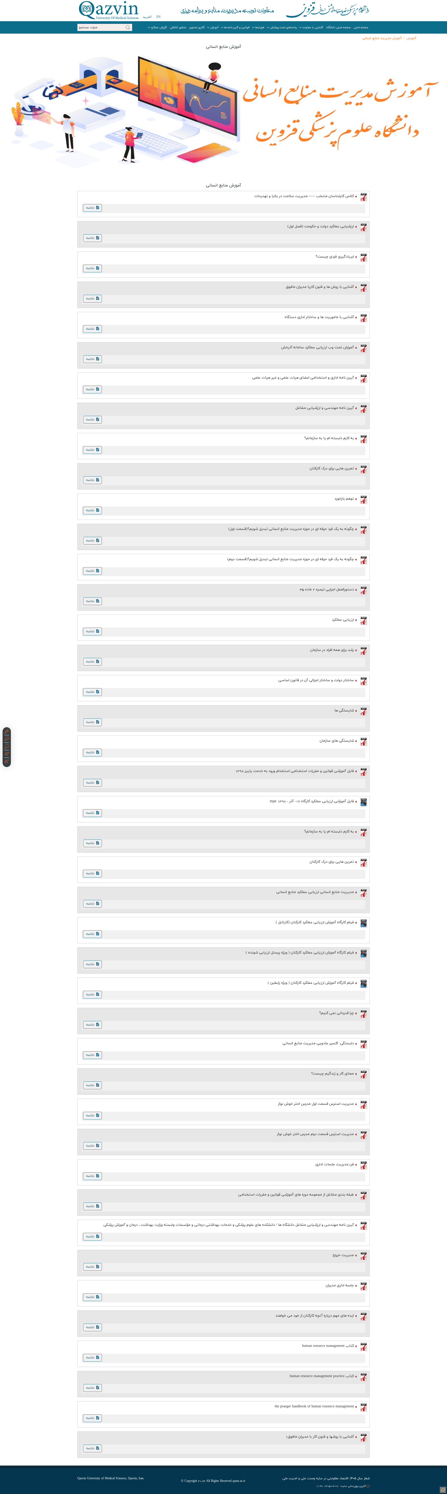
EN (159, 17)
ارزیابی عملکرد (343, 619)
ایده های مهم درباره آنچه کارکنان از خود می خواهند (314, 1315)
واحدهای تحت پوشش (283, 27)
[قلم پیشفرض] (6, 762)
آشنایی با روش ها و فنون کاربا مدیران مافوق (320, 286)
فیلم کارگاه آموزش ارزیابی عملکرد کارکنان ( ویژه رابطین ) (311, 982)
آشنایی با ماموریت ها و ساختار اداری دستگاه (319, 317)
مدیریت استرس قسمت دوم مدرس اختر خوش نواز (315, 1134)
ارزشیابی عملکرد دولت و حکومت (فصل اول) (320, 226)
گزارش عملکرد (159, 27)
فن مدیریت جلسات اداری (334, 1164)
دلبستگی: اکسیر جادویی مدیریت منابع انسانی (318, 1043)
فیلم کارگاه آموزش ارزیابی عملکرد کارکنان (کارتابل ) (315, 922)
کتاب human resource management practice (322, 1376)
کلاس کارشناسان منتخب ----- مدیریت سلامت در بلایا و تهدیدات (304, 196)
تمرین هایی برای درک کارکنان (332, 468)
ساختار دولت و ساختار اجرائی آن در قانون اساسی (316, 680)
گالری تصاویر (197, 27)
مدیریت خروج (343, 1255)
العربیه (147, 17)
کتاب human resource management (328, 1345)
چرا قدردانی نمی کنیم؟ (336, 1013)
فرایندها (259, 27)
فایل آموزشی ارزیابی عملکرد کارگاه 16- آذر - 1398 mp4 (312, 801)
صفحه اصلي (361, 27)
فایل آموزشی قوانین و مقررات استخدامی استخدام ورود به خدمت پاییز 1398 (294, 771)
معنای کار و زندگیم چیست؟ (332, 1073)
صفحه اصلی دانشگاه (338, 27)
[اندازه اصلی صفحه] (6, 747)
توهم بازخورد (344, 498)
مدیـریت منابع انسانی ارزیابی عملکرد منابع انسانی (315, 892)
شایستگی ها (344, 710)
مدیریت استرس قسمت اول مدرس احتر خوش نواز (316, 1103)
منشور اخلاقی (178, 27)
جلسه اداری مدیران (340, 1285)
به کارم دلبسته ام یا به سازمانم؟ (329, 438)
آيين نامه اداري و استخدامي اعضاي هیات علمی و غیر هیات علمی (303, 377)
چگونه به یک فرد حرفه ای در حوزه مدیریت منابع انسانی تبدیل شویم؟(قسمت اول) (291, 529)
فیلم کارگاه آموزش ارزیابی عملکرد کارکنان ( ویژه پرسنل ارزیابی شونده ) (300, 952)
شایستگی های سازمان (337, 740)
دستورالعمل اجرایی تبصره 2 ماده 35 (327, 589)
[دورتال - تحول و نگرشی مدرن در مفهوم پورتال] (442, 1489)
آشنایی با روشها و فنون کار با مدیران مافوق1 (320, 1436)
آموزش (214, 27)
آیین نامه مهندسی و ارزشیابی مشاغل (324, 408)
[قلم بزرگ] (6, 755)
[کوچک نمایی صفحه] (6, 740)
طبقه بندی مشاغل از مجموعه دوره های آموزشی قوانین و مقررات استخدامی (296, 1194)
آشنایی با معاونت (312, 27)
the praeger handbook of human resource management (314, 1406)
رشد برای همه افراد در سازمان (332, 650)
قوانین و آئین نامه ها (237, 27)
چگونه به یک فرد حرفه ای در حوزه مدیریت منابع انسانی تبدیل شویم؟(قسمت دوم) (290, 559)
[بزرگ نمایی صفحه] (6, 732)
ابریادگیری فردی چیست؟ (335, 256)
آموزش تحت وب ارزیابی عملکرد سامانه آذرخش (317, 347)
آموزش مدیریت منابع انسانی (382, 38)
